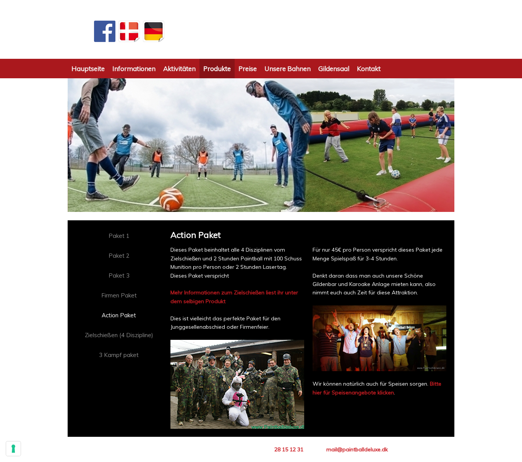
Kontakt (369, 69)
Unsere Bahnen (287, 69)
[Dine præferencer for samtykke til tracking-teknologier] (13, 448)
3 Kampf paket (119, 355)
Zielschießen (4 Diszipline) (119, 335)
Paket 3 (119, 275)
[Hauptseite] (261, 29)
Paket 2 (119, 255)
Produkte (217, 69)
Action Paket (119, 315)
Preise (247, 69)
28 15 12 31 (288, 449)
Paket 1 (119, 235)
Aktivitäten (179, 69)
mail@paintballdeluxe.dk (357, 449)
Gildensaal (333, 69)
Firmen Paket (119, 295)
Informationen (134, 69)
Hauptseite (88, 69)
